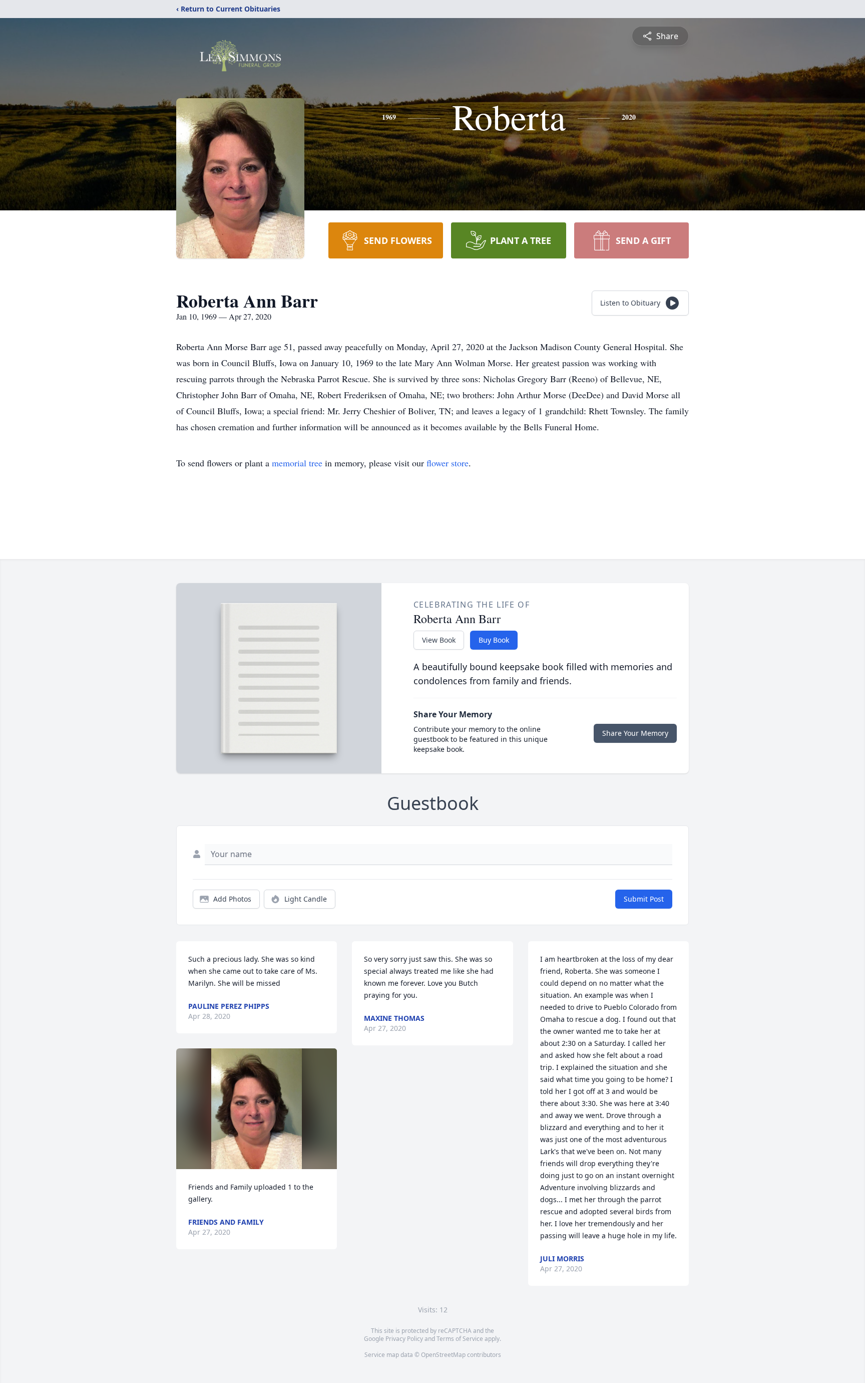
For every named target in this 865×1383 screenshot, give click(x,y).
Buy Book (494, 640)
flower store (447, 463)
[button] (256, 1108)
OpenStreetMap (443, 1354)
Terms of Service (460, 1338)
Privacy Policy (404, 1338)
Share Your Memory (635, 733)
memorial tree (297, 463)
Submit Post (644, 899)
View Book (439, 640)
